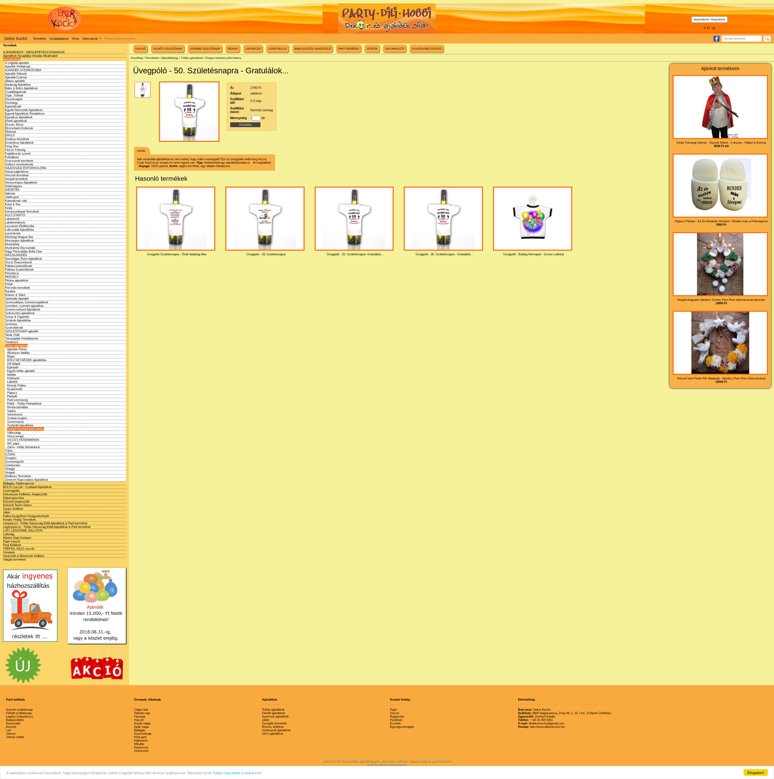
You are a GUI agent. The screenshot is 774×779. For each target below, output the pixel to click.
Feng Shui (11, 146)
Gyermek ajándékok (275, 716)
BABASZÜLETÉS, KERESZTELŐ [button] (312, 48)
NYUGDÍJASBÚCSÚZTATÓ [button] (427, 48)
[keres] (767, 39)
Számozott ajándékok (276, 730)
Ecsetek (395, 723)
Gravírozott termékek (19, 160)
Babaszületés (15, 720)
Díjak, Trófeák (14, 95)
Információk (90, 38)
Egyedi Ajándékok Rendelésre (25, 113)
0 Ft (708, 28)
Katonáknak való (16, 200)
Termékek (39, 38)
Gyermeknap (142, 733)
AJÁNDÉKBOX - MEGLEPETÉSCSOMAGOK (34, 52)
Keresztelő (13, 723)
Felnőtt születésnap (19, 713)
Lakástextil (12, 218)
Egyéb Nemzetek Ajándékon (24, 110)
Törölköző (11, 342)
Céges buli (141, 709)
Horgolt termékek (16, 179)
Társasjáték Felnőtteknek (21, 338)
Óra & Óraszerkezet (18, 262)
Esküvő (11, 726)
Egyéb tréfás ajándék (21, 371)
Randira (10, 291)
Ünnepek (9, 552)
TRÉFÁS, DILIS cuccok (18, 548)
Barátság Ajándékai (17, 84)
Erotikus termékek (17, 139)
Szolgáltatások (59, 38)
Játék (6, 512)
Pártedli (12, 396)
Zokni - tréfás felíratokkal (23, 447)
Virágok (10, 472)
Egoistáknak (13, 106)
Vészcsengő (15, 436)
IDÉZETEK (12, 189)
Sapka (11, 410)
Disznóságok (13, 99)
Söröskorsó (14, 414)
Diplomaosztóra (13, 498)
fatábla (11, 374)
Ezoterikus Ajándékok (19, 142)
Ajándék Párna (16, 349)
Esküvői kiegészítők (16, 501)
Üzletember (12, 465)
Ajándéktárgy (11, 59)
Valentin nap (142, 713)
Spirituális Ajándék (17, 298)
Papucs (12, 392)
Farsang (139, 716)
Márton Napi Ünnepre (17, 537)
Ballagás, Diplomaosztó (18, 483)
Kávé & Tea (12, 204)
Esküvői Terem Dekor (17, 505)
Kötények (13, 378)
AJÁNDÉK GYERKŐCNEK (23, 70)
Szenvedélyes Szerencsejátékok (26, 302)
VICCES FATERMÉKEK (23, 439)
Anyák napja (142, 723)
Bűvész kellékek (273, 726)
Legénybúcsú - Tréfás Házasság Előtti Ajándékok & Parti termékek (47, 527)
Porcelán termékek (17, 287)
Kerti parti (140, 737)
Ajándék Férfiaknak (17, 66)
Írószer (394, 713)
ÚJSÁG (10, 454)
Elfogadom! (755, 772)
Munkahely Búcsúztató (20, 247)
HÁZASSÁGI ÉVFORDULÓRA (25, 168)
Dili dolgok (14, 363)
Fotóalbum (12, 157)
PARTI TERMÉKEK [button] (348, 48)
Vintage (10, 469)
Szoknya (11, 324)
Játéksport (12, 197)
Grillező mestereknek (19, 164)
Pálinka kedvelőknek (18, 266)
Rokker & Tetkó (15, 295)
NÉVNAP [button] (233, 48)
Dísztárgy (11, 102)
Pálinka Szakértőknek (19, 269)
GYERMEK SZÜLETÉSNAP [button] (205, 48)
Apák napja (141, 726)
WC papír (13, 443)
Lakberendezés (15, 222)
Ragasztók (397, 716)
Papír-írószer (11, 541)
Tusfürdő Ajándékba (20, 425)
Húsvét (139, 720)
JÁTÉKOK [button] (372, 48)
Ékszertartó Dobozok (19, 128)
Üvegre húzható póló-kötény (25, 429)
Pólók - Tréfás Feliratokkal (24, 403)
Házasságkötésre (16, 171)
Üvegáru (10, 458)
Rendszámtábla (17, 407)
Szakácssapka (17, 418)
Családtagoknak (15, 91)
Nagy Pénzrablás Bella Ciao (23, 251)
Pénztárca (12, 273)
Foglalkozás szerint (18, 153)
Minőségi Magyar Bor (19, 237)
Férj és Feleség (15, 150)
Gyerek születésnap (19, 709)
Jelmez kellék (15, 737)
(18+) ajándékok (272, 733)
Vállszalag (14, 432)
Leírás (141, 150)
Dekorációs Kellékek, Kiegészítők (25, 494)
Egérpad (12, 367)
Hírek (75, 38)
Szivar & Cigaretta (17, 316)
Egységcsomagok (402, 726)
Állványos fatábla (18, 352)
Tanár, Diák (12, 335)
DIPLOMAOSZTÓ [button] (394, 48)
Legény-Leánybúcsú (19, 716)
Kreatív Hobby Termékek (19, 519)
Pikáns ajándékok (16, 280)
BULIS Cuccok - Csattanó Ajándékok (27, 487)
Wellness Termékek (18, 476)
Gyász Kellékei (13, 508)
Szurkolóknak (14, 327)
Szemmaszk (15, 421)
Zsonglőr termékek (274, 723)
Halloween (141, 740)
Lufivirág (8, 534)
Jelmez (11, 733)
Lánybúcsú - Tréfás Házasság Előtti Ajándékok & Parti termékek (45, 523)
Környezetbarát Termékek (22, 211)
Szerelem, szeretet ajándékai (24, 305)
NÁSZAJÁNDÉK (16, 255)
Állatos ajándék (15, 81)
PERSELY (12, 276)
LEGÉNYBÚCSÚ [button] (277, 48)
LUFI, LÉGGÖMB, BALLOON (23, 530)
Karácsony (141, 747)
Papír (393, 709)
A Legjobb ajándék (17, 62)
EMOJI (10, 135)
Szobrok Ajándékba (18, 320)
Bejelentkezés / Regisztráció (709, 19)
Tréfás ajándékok (16, 345)
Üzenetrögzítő (14, 461)
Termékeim (152, 57)
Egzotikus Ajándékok (19, 117)
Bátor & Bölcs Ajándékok (21, 88)
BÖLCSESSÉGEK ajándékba (26, 360)
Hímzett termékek (17, 175)
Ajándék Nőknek (16, 73)
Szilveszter (141, 750)
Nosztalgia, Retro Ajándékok (23, 258)
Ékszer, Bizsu (14, 124)
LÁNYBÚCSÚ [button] (253, 48)
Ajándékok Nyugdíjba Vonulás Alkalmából (30, 55)
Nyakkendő (14, 389)
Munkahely (12, 244)
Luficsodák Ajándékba (19, 229)
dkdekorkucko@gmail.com (541, 723)
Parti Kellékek (12, 545)
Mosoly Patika (16, 385)
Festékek (396, 720)
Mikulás (139, 744)
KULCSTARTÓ (15, 215)
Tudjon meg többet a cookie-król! (237, 772)
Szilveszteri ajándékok (20, 313)
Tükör (9, 450)
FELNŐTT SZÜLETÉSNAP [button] (167, 48)
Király (8, 208)
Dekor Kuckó (15, 38)
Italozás (10, 193)
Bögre (11, 356)
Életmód (10, 131)
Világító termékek (14, 559)
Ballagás (139, 730)
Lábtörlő (12, 381)
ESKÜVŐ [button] (140, 48)
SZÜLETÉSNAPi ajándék (21, 331)
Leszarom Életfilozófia (19, 226)
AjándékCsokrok (16, 77)
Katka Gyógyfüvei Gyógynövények (26, 516)
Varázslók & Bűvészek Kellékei (23, 556)
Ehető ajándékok (16, 121)
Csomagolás (11, 490)
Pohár (9, 284)
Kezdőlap (137, 57)
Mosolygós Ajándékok (19, 240)
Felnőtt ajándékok (273, 713)
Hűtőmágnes (13, 186)
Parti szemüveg (17, 400)
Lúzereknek (13, 233)
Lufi (8, 730)
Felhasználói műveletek (119, 38)
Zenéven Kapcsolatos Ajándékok (26, 479)
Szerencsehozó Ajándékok (22, 309)
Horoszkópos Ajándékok (21, 182)
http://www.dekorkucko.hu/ (541, 726)
